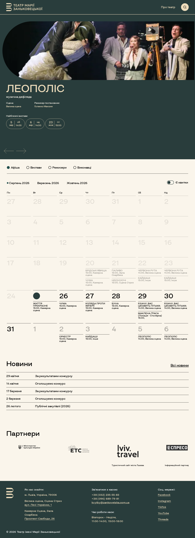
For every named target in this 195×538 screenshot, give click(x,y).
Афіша (15, 167)
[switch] (170, 182)
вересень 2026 (48, 183)
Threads (163, 519)
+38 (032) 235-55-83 (105, 495)
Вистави (36, 167)
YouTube (163, 513)
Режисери (59, 167)
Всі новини (180, 365)
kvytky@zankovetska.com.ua (110, 502)
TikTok (162, 507)
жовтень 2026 (77, 183)
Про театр (168, 7)
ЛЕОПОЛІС (35, 88)
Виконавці (84, 167)
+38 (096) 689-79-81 (105, 498)
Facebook (164, 495)
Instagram (164, 501)
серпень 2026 (19, 183)
